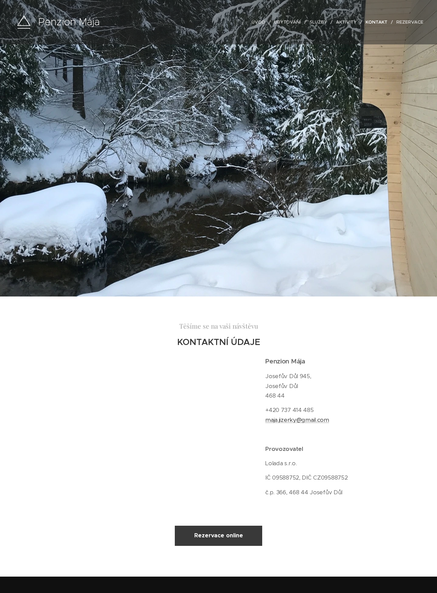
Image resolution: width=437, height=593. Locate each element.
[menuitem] (260, 22)
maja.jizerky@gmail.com (297, 420)
